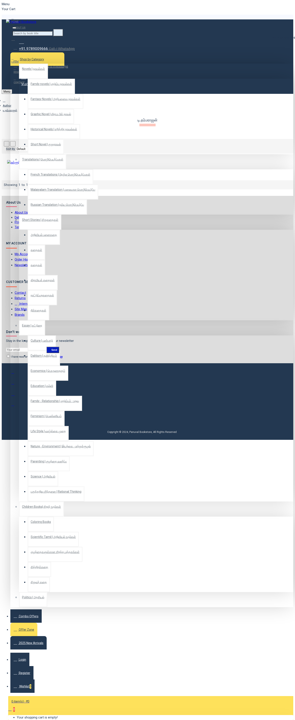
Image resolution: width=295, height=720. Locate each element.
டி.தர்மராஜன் (10, 110)
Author (7, 105)
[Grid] (6, 143)
